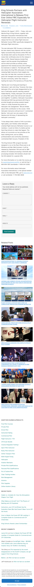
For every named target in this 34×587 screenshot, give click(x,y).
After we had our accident (17, 558)
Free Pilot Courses (7, 424)
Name (5, 208)
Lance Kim (4, 533)
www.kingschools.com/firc (11, 162)
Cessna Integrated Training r (10, 445)
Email (5, 215)
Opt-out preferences (12, 584)
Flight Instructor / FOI (8, 439)
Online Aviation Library (8, 486)
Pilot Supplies (5, 483)
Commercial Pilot (6, 436)
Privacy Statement (21, 584)
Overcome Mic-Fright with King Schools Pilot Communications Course (16, 323)
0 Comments (7, 27)
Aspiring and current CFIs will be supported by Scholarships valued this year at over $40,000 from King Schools (16, 283)
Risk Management (6, 477)
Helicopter (4, 459)
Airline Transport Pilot (8, 454)
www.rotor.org (27, 173)
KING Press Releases (26, 25)
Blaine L (3, 558)
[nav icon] (31, 3)
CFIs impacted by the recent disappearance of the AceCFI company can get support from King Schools (16, 552)
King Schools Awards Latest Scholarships (14, 523)
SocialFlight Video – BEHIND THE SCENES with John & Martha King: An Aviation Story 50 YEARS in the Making (16, 543)
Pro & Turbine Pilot (7, 471)
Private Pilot (5, 427)
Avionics (4, 480)
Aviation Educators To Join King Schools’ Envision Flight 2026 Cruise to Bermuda (14, 261)
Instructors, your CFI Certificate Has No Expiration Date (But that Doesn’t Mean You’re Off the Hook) (17, 509)
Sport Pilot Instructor (8, 448)
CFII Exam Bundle (6, 442)
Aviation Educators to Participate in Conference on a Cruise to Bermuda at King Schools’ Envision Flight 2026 (15, 364)
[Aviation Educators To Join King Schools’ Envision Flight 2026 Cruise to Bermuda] (17, 252)
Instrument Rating (6, 433)
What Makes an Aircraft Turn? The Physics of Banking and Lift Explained (15, 502)
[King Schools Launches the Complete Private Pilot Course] (17, 334)
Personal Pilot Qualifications (10, 468)
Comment (6, 193)
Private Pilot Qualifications (9, 465)
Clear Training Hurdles (8, 474)
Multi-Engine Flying (7, 456)
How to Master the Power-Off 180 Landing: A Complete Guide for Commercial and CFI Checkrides (15, 517)
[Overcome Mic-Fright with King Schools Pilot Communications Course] (17, 314)
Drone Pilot (4, 430)
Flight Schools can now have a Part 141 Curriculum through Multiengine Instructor (16, 303)
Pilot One (5, 25)
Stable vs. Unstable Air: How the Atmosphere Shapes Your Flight (15, 496)
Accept (17, 581)
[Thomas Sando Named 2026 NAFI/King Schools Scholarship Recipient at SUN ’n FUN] (17, 376)
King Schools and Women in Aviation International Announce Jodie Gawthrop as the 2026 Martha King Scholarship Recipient (17, 406)
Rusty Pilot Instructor (7, 450)
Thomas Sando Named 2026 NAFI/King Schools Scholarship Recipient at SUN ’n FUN (16, 385)
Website (5, 223)
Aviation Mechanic (7, 462)
